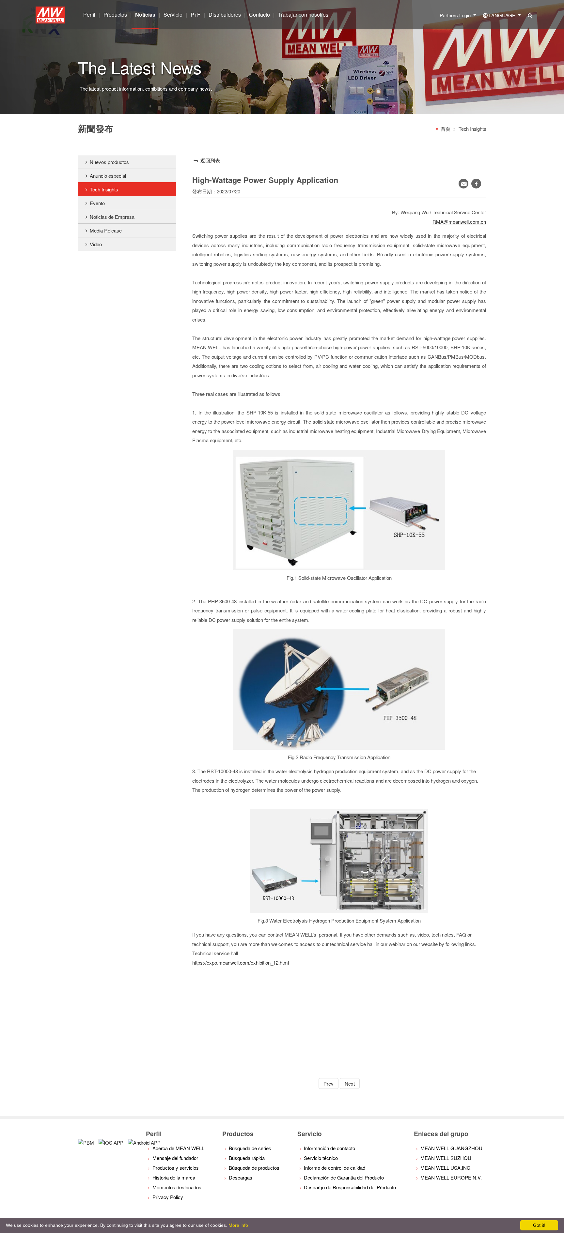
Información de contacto (329, 1148)
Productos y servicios (175, 1167)
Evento (97, 203)
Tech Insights (104, 189)
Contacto (259, 14)
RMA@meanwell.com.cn (459, 221)
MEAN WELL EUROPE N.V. (451, 1177)
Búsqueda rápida (247, 1157)
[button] (476, 183)
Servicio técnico (321, 1157)
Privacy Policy (167, 1197)
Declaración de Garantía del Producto (344, 1177)
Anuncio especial (108, 175)
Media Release (106, 230)
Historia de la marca (173, 1177)
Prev (328, 1083)
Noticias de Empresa (112, 216)
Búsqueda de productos (254, 1167)
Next (350, 1083)
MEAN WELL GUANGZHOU (451, 1148)
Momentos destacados (176, 1187)
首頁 (445, 128)
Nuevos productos (109, 161)
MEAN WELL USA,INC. (446, 1167)
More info (238, 1225)
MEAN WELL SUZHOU (445, 1157)
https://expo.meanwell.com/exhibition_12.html (240, 962)
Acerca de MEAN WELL (178, 1148)
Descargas (240, 1177)
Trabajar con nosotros (303, 14)
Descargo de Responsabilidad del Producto (350, 1187)
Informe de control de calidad (334, 1167)
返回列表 (210, 160)
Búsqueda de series (250, 1148)
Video (96, 244)
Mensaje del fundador (175, 1157)
